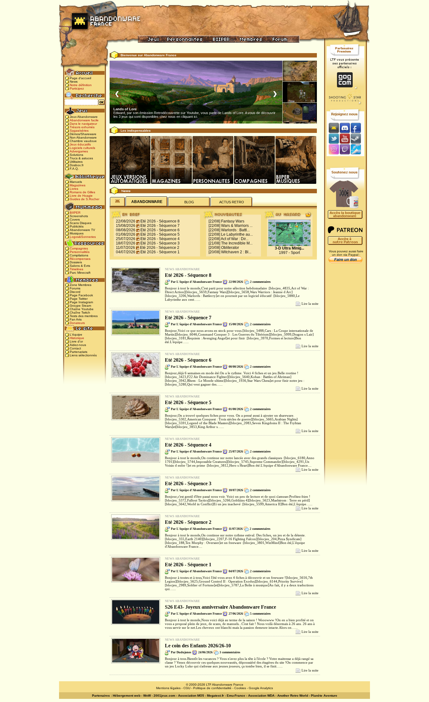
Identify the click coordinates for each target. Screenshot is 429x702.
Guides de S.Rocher (84, 199)
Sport (295, 252)
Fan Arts (76, 319)
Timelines (76, 269)
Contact (75, 348)
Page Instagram (81, 302)
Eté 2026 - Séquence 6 (160, 230)
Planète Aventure (324, 695)
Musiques (77, 233)
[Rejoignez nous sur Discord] (344, 127)
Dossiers (76, 262)
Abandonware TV (82, 230)
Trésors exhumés (82, 127)
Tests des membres (84, 316)
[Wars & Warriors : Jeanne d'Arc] (300, 92)
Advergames (79, 151)
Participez (77, 88)
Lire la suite (309, 303)
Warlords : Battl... (235, 230)
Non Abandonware (83, 137)
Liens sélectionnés (83, 355)
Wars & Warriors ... (237, 225)
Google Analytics (261, 688)
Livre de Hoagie (81, 195)
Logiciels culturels (82, 148)
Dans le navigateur (83, 123)
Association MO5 (191, 695)
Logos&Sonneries (83, 237)
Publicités (77, 226)
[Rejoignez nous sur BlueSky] (358, 149)
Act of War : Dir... (234, 239)
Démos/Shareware (83, 134)
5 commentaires (260, 613)
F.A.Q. (74, 168)
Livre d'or (76, 341)
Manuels (76, 182)
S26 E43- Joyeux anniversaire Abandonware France (220, 607)
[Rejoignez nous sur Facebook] (358, 127)
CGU (186, 688)
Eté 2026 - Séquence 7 (160, 225)
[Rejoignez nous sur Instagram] (333, 149)
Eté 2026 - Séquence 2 (159, 247)
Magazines (77, 185)
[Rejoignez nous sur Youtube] (344, 138)
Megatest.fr (215, 695)
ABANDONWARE (146, 202)
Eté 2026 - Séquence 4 (160, 239)
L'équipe (76, 334)
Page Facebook (81, 295)
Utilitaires (76, 161)
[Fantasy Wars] (300, 71)
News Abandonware (182, 269)
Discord (75, 291)
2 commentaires (260, 281)
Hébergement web (126, 695)
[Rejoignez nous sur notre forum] (333, 127)
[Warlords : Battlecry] (300, 113)
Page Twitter (79, 298)
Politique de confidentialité (212, 688)
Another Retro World (292, 695)
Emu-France (236, 695)
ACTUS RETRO (231, 202)
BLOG (189, 202)
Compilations (79, 255)
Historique (77, 338)
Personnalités (80, 252)
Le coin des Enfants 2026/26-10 (198, 645)
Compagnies (79, 248)
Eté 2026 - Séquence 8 (160, 221)
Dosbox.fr (77, 165)
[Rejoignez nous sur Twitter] (333, 138)
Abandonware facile (84, 120)
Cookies (240, 688)
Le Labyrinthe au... (237, 234)
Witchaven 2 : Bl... (236, 252)
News (74, 81)
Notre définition (81, 85)
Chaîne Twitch (80, 312)
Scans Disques (80, 223)
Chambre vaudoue (83, 141)
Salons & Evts (80, 265)
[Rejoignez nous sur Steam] (358, 138)
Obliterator (230, 247)
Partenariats (78, 352)
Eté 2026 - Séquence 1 (160, 252)
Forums (75, 288)
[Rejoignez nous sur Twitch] (344, 149)
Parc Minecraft (80, 272)
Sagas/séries (79, 130)
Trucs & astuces (81, 158)
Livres (74, 188)
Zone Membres (80, 285)
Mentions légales (168, 688)
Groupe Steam (80, 305)
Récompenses (80, 259)
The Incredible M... (237, 243)
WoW (147, 695)
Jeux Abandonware (84, 116)
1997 (283, 252)
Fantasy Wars (232, 221)
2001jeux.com (164, 695)
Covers (75, 219)
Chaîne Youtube (82, 309)
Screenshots (79, 216)
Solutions (76, 154)
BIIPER (75, 212)
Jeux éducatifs (80, 144)
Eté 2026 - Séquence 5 (160, 234)
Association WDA (261, 695)
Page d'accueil (80, 78)
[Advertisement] (345, 365)
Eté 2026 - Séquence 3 (160, 243)
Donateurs (77, 323)
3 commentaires (230, 652)
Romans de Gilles (82, 192)
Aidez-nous (78, 345)
